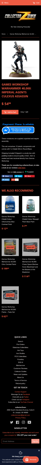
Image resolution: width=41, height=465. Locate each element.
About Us (20, 377)
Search (20, 341)
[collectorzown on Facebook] (17, 423)
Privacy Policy (20, 417)
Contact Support (20, 392)
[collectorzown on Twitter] (11, 423)
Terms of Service (20, 380)
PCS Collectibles (21, 356)
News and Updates (20, 374)
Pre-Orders (21, 344)
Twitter (26, 397)
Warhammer (20, 365)
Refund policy (20, 383)
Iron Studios (20, 353)
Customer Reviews (20, 368)
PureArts (20, 359)
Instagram (25, 399)
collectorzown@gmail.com (20, 415)
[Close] (39, 450)
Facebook (26, 394)
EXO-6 (20, 362)
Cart (37, 3)
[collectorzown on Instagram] (23, 423)
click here (21, 167)
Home (3, 34)
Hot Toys (20, 350)
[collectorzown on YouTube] (29, 423)
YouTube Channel (26, 402)
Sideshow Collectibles (20, 347)
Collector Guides (20, 371)
